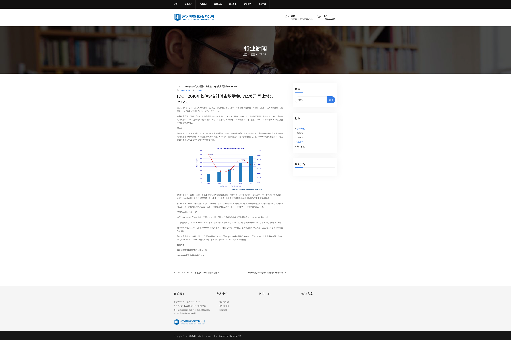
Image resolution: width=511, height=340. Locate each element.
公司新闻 (299, 133)
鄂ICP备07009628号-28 (224, 336)
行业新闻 (198, 90)
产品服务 (203, 4)
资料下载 (262, 4)
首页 (175, 4)
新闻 (253, 54)
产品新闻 (299, 137)
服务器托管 (224, 301)
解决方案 (232, 4)
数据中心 (218, 4)
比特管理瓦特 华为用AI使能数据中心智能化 (265, 272)
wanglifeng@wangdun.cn (302, 19)
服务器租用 (224, 306)
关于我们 (188, 4)
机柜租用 (223, 310)
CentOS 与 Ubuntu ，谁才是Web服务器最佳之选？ (198, 272)
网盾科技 (193, 336)
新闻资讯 (247, 4)
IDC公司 (237, 336)
